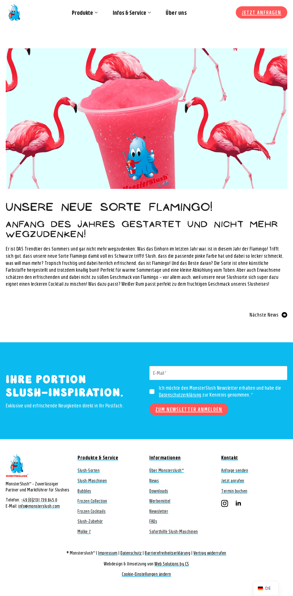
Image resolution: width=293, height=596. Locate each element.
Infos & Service (129, 12)
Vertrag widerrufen (209, 552)
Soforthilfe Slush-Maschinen (173, 531)
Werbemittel (160, 500)
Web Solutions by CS (172, 563)
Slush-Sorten (89, 470)
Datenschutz (131, 552)
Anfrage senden (234, 470)
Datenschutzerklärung (180, 395)
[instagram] (224, 503)
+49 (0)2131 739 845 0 (39, 499)
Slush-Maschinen (92, 480)
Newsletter (158, 511)
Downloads (158, 490)
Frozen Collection (92, 500)
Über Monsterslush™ (166, 470)
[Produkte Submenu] (95, 12)
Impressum (108, 552)
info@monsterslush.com (39, 506)
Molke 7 (84, 531)
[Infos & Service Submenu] (148, 12)
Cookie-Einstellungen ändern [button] (146, 574)
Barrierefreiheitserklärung (167, 552)
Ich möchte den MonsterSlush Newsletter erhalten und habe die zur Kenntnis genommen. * (220, 391)
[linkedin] (238, 503)
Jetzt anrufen (232, 480)
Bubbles (84, 490)
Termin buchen (234, 490)
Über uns (176, 12)
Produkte (82, 12)
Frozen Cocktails (92, 511)
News (154, 480)
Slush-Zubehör (90, 521)
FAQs (153, 521)
